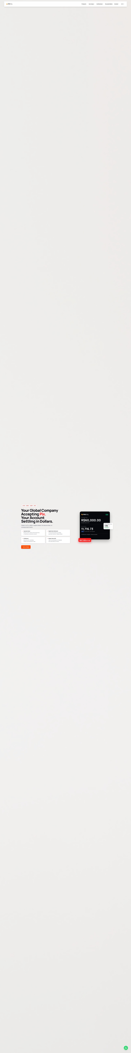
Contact (116, 4)
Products (84, 4)
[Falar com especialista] (125, 1048)
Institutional (99, 4)
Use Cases (91, 4)
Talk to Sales (26, 547)
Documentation (109, 4)
